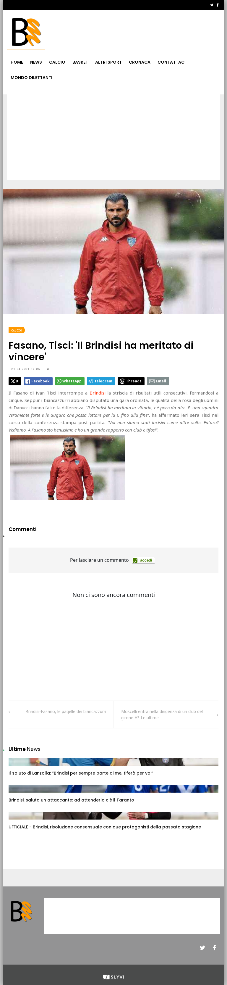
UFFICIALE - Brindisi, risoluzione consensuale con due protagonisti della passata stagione (105, 827)
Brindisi (98, 393)
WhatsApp (72, 381)
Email (161, 381)
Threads (134, 381)
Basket (80, 62)
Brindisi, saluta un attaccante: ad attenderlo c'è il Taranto (71, 800)
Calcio (57, 62)
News (36, 62)
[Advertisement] (113, 138)
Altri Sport (108, 62)
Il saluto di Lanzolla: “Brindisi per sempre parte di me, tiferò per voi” (81, 773)
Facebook (40, 381)
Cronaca (139, 62)
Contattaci (172, 62)
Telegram (103, 381)
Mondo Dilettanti (31, 78)
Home (17, 62)
